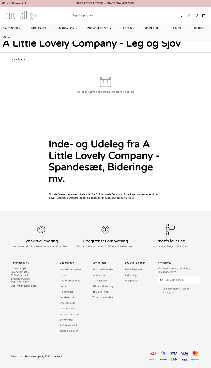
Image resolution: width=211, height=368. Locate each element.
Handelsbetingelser (70, 269)
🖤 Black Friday (100, 291)
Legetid (127, 28)
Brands (199, 28)
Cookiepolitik (67, 308)
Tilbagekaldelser (69, 331)
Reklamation (67, 291)
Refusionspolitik (68, 325)
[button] (204, 15)
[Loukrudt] (20, 15)
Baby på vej (38, 28)
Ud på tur (151, 28)
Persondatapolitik (69, 314)
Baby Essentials (133, 269)
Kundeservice (67, 297)
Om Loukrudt (67, 303)
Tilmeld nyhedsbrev (103, 297)
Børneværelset (98, 28)
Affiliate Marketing (102, 286)
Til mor (176, 28)
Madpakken (66, 28)
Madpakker (131, 280)
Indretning (131, 275)
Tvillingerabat (99, 280)
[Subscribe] (196, 280)
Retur (63, 275)
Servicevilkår (66, 319)
